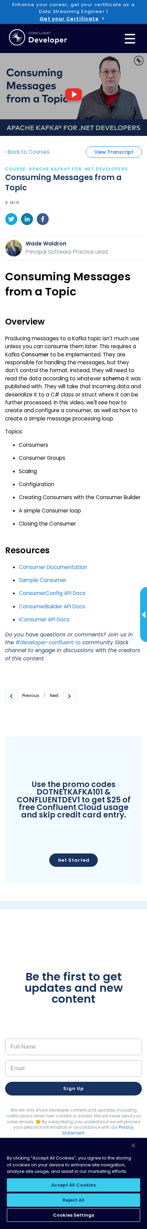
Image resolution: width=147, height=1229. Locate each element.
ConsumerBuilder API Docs (52, 606)
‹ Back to (27, 151)
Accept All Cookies (73, 1185)
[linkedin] (27, 220)
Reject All (73, 1200)
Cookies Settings (73, 1215)
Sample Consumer (42, 580)
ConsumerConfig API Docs (52, 593)
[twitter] (11, 220)
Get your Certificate (69, 18)
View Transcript (113, 152)
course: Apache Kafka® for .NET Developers (66, 169)
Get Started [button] (74, 860)
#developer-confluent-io (48, 642)
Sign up (73, 1088)
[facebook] (43, 220)
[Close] (133, 1145)
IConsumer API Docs (44, 619)
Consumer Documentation (53, 567)
